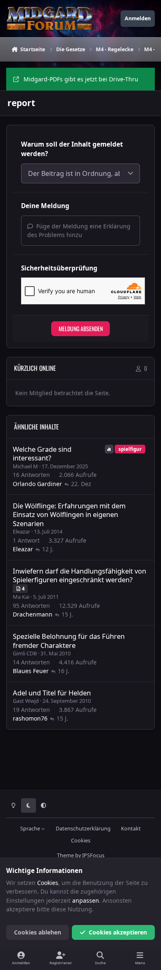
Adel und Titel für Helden (52, 692)
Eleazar (21, 531)
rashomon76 (30, 718)
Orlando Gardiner (37, 484)
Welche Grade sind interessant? (42, 453)
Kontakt (131, 828)
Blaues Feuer (31, 671)
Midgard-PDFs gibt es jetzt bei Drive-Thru (81, 79)
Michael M (25, 466)
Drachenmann (32, 614)
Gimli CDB (25, 653)
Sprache (30, 828)
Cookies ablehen (37, 932)
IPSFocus (93, 855)
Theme (65, 855)
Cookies (80, 840)
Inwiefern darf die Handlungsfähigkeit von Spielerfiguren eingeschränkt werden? (79, 575)
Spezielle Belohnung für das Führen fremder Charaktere (69, 640)
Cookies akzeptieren (118, 932)
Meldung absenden (81, 328)
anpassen (85, 900)
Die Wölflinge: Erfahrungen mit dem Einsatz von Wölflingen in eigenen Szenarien (69, 514)
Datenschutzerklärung (83, 828)
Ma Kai (21, 596)
